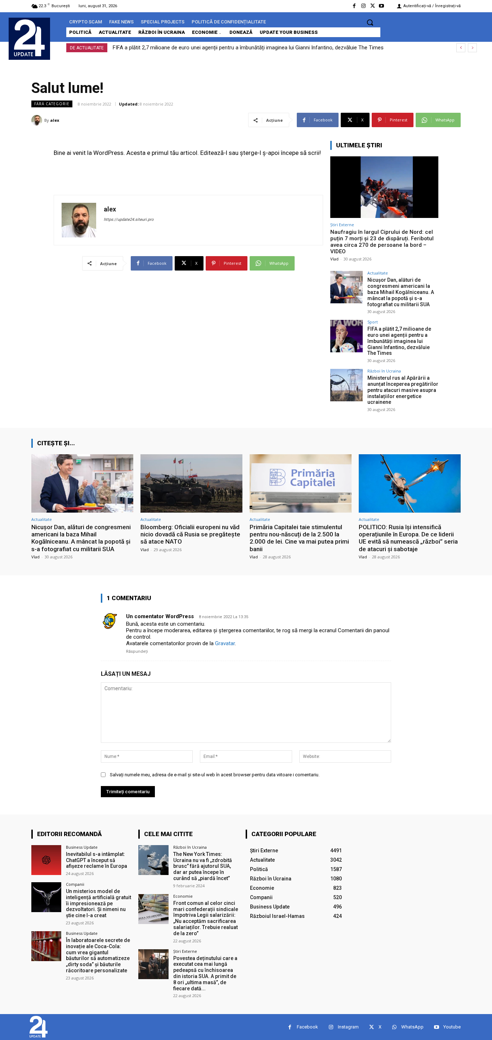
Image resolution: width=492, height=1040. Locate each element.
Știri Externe (342, 225)
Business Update (82, 847)
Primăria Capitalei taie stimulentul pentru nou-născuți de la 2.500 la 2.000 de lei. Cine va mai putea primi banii (299, 538)
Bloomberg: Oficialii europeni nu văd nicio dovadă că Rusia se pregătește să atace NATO (190, 534)
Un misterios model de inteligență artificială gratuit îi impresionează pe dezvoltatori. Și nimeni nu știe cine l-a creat (98, 903)
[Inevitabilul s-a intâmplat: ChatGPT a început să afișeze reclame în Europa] (46, 860)
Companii (75, 884)
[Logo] (29, 37)
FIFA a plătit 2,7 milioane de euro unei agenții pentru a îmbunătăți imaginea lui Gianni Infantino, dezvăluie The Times (248, 47)
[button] (369, 22)
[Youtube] (381, 5)
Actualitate (377, 273)
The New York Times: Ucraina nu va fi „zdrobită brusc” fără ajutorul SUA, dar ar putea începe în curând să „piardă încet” (202, 866)
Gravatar (225, 643)
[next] (472, 47)
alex (54, 120)
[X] (372, 5)
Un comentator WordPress (160, 616)
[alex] (37, 120)
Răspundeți (137, 651)
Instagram (348, 1027)
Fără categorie (52, 103)
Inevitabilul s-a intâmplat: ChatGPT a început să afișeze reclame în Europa (96, 860)
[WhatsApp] (394, 1027)
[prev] (460, 47)
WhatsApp (412, 1027)
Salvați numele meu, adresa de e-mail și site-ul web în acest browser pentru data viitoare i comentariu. (214, 774)
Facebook (307, 1027)
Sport (372, 322)
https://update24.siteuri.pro (128, 219)
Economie (183, 896)
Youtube (452, 1027)
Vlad (334, 259)
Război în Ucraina (384, 371)
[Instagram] (363, 5)
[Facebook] (354, 5)
